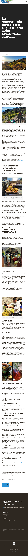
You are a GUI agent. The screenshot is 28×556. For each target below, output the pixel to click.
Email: (3, 479)
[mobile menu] (26, 2)
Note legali (5, 518)
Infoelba (16, 549)
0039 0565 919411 (9, 505)
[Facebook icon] (12, 551)
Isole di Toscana (20, 450)
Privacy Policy (6, 514)
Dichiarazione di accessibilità (9, 520)
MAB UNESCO (5, 451)
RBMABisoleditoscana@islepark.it (14, 507)
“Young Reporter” (20, 90)
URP (4, 517)
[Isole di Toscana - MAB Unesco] (7, 2)
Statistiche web (6, 522)
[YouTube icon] (14, 551)
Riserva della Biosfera (7, 163)
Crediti (4, 519)
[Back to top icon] (14, 543)
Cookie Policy (6, 515)
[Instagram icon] (15, 551)
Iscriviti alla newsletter (13, 464)
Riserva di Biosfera (21, 462)
